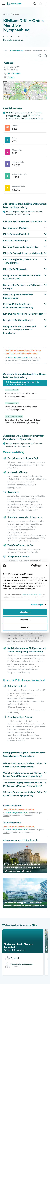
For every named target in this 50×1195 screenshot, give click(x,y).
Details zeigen (37, 605)
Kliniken (16, 14)
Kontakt (13, 360)
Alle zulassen (25, 612)
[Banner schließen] (46, 565)
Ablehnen (25, 627)
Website (11, 77)
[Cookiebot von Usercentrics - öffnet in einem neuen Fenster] (31, 565)
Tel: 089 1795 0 (13, 73)
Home (8, 14)
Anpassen (24, 620)
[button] (25, 90)
